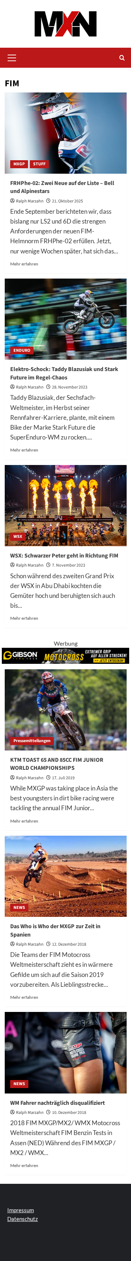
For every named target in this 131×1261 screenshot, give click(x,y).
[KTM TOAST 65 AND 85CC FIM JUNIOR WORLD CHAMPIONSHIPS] (66, 709)
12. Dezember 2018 (69, 944)
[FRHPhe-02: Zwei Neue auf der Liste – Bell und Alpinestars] (66, 133)
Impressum (20, 1210)
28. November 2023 (69, 387)
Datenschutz (22, 1218)
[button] (12, 57)
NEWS (19, 908)
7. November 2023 (68, 565)
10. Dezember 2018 (69, 1113)
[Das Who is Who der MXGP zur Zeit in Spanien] (66, 876)
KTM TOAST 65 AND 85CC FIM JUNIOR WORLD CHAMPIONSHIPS (56, 764)
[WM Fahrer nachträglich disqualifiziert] (66, 1052)
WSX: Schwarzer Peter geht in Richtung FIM (64, 556)
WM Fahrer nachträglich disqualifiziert (57, 1103)
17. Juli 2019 (63, 778)
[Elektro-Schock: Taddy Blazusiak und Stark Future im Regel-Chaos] (66, 319)
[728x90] (65, 654)
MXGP (19, 164)
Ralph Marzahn (30, 201)
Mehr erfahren (24, 264)
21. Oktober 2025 (67, 201)
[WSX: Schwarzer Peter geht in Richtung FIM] (66, 505)
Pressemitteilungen (32, 741)
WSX (17, 536)
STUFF (39, 164)
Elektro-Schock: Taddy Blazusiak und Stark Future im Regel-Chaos (64, 373)
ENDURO (21, 350)
